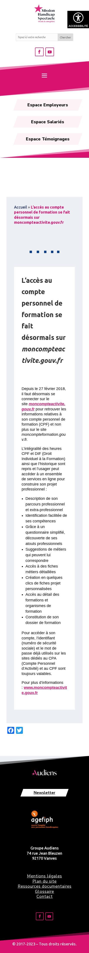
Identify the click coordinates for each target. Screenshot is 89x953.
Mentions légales (44, 876)
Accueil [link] (20, 207)
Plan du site (44, 881)
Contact (45, 896)
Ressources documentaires (45, 886)
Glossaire (44, 891)
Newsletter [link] (44, 792)
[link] (78, 19)
